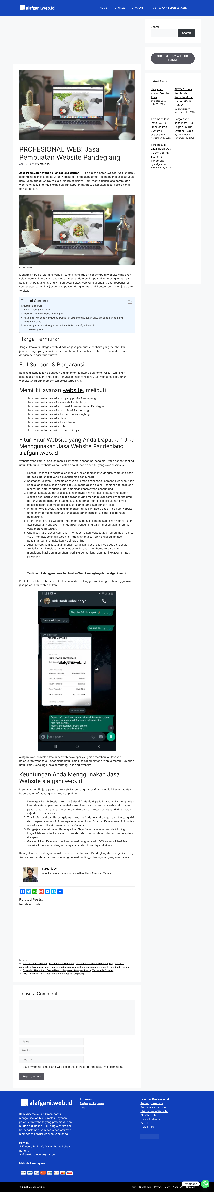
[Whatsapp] (205, 1184)
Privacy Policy (162, 1186)
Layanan (137, 7)
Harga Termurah (32, 305)
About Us (178, 1186)
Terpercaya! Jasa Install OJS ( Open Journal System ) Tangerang (161, 152)
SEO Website (148, 1115)
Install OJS (147, 1127)
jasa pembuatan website (61, 963)
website (73, 390)
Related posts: (36, 329)
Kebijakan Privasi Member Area (160, 93)
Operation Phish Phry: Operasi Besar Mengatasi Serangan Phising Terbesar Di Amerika (68, 970)
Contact (190, 1186)
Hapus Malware (150, 1119)
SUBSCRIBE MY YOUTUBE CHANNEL (172, 58)
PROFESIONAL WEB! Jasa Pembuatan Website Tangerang (53, 973)
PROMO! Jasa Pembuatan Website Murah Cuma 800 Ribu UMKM (184, 97)
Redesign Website (151, 1103)
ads (25, 960)
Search (155, 26)
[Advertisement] (77, 40)
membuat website (119, 967)
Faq (82, 1107)
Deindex (145, 1123)
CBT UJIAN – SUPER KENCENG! (170, 7)
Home (103, 7)
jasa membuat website (35, 963)
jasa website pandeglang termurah (90, 967)
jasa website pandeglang (58, 967)
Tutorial (119, 7)
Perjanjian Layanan (92, 1103)
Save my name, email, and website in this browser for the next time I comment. (73, 1066)
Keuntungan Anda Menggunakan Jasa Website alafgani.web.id (59, 325)
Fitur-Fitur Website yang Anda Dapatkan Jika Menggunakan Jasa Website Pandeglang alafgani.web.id (73, 319)
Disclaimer (145, 1186)
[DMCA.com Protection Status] (149, 1138)
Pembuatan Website (153, 1107)
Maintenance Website (154, 1111)
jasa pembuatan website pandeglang (94, 963)
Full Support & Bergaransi (37, 309)
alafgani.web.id (38, 452)
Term (133, 1186)
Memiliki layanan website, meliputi (43, 313)
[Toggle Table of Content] (128, 301)
